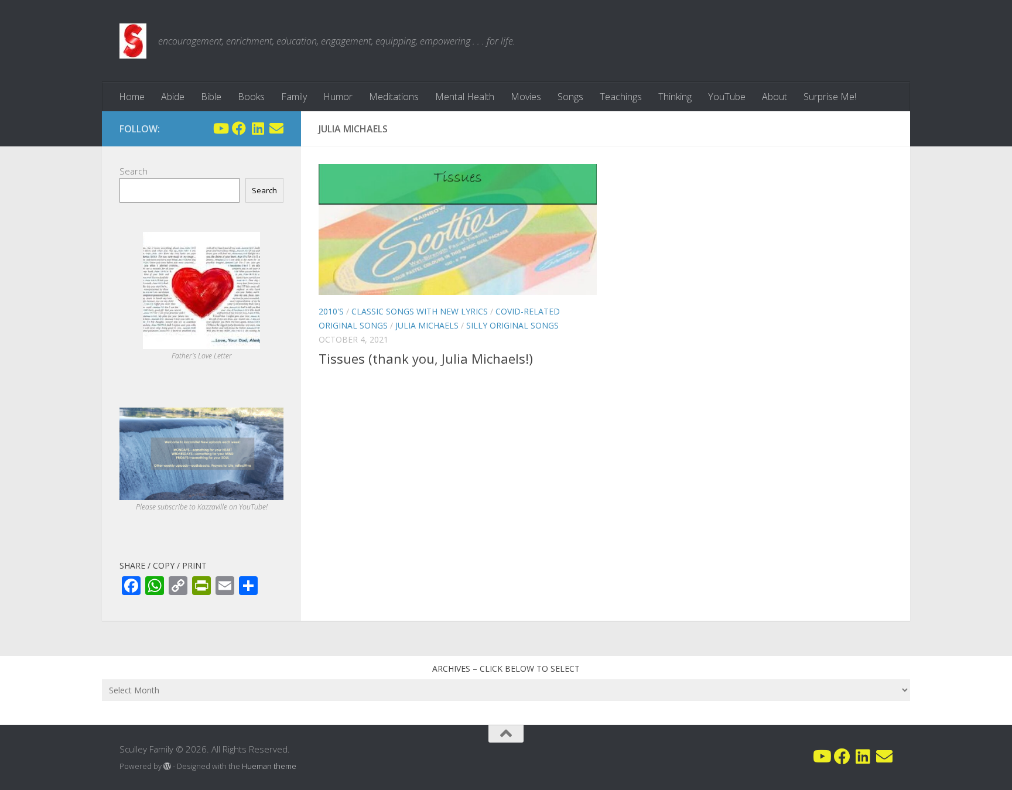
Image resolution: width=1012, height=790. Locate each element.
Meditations (394, 96)
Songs (570, 96)
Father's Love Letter (202, 356)
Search (133, 171)
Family (294, 96)
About (774, 96)
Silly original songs (512, 325)
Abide (172, 96)
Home (132, 96)
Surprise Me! (830, 96)
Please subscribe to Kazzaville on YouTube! (202, 507)
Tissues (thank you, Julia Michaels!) (426, 358)
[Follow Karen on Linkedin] (258, 128)
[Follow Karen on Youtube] (220, 128)
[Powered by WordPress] (167, 766)
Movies (526, 96)
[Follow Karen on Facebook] (239, 128)
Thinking (675, 96)
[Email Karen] (276, 128)
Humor (338, 96)
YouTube (727, 96)
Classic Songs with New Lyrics (419, 311)
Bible (211, 96)
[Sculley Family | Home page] (132, 41)
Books (251, 96)
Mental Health (464, 96)
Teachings (621, 96)
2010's (331, 311)
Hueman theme (269, 766)
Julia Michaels (427, 325)
